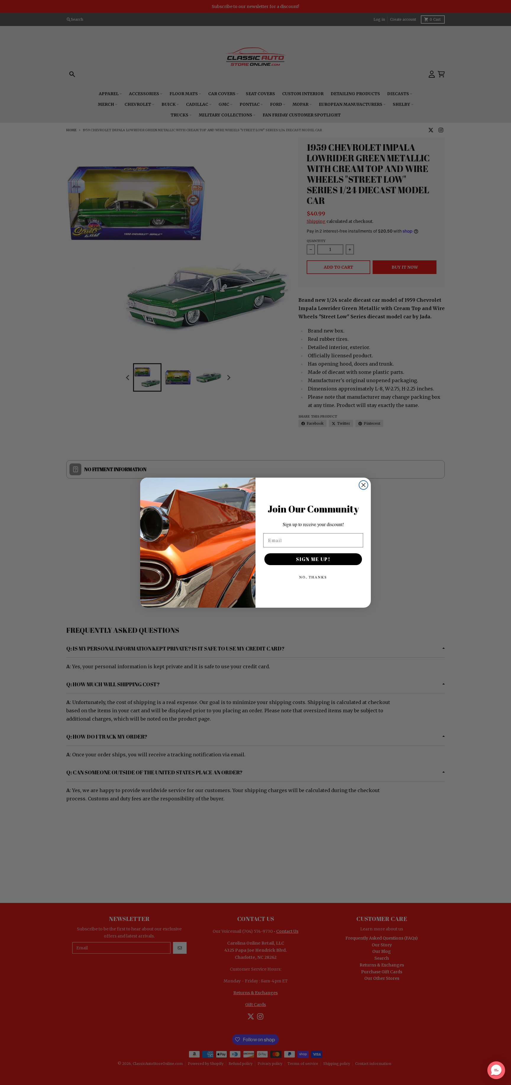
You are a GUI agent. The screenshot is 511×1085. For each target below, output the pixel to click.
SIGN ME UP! (313, 559)
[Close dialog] (363, 485)
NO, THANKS (313, 577)
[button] (496, 1070)
